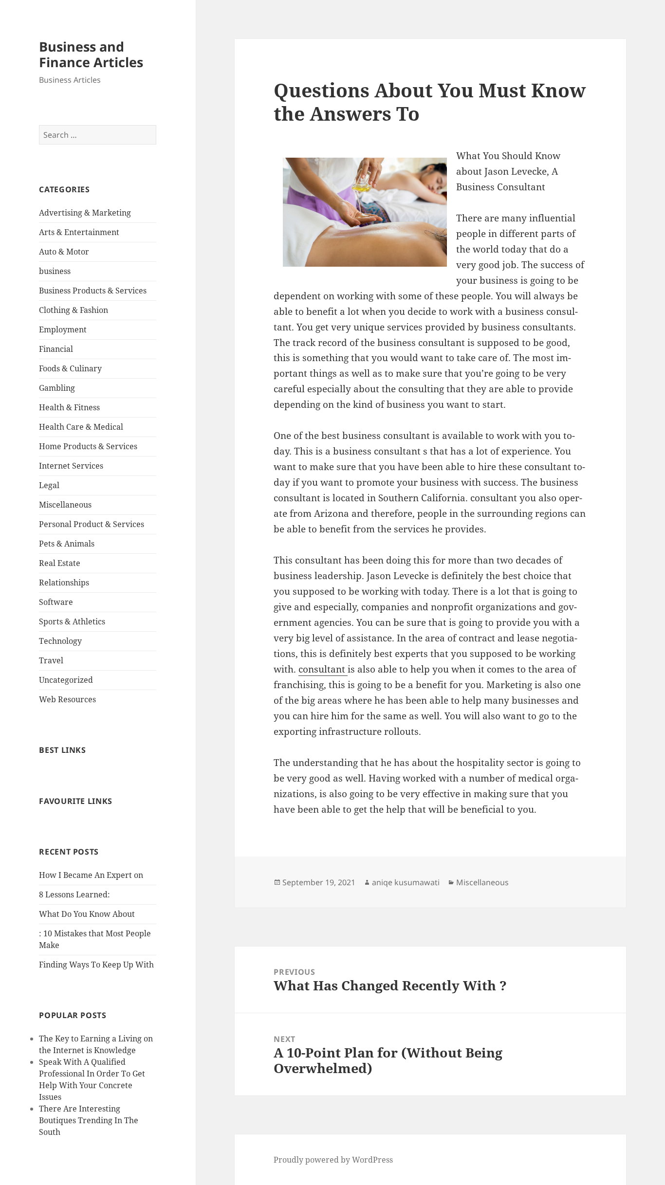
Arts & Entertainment (79, 232)
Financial (56, 349)
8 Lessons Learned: (74, 894)
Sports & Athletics (72, 621)
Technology (60, 641)
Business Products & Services (93, 290)
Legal (49, 485)
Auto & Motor (64, 251)
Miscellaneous (65, 504)
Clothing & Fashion (73, 310)
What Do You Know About (87, 914)
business (55, 271)
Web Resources (67, 699)
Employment (63, 329)
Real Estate (59, 563)
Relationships (64, 582)
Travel (51, 660)
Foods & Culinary (70, 368)
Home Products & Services (88, 446)
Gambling (57, 388)
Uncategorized (66, 680)
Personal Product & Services (91, 524)
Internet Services (71, 465)
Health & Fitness (69, 407)
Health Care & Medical (81, 426)
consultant (323, 669)
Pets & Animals (66, 543)
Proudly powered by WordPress (333, 1159)
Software (56, 602)
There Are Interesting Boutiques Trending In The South (88, 1120)
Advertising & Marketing (85, 212)
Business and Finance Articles (91, 54)
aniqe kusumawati (406, 882)
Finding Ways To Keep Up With (96, 964)
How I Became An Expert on (91, 875)
